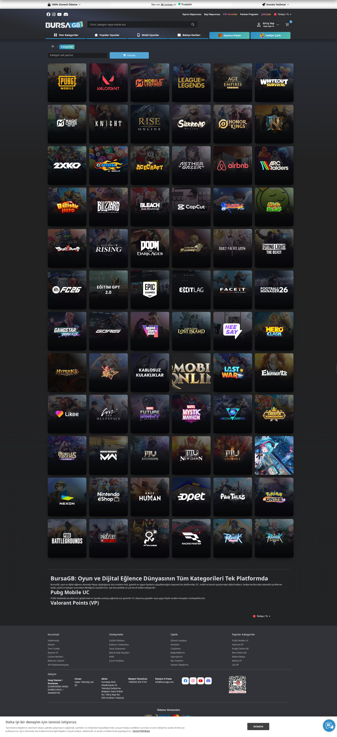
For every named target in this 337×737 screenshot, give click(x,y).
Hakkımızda (53, 640)
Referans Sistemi (56, 660)
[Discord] (208, 680)
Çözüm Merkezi (55, 656)
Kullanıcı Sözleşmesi (119, 644)
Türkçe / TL (283, 14)
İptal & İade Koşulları (119, 652)
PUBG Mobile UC (240, 640)
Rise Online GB (239, 652)
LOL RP (235, 664)
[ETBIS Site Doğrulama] (257, 684)
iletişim (51, 644)
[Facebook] (185, 680)
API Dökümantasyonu (58, 664)
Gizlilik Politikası (117, 640)
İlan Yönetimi (177, 660)
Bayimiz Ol (53, 652)
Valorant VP (237, 644)
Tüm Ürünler (54, 648)
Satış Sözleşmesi (117, 648)
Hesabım (175, 644)
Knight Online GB (240, 648)
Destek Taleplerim (179, 664)
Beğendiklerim (178, 652)
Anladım (258, 726)
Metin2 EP (237, 660)
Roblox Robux (238, 656)
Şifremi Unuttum (179, 640)
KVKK (111, 656)
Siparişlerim (176, 656)
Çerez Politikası (116, 660)
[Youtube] (200, 680)
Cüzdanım (175, 648)
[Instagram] (193, 680)
